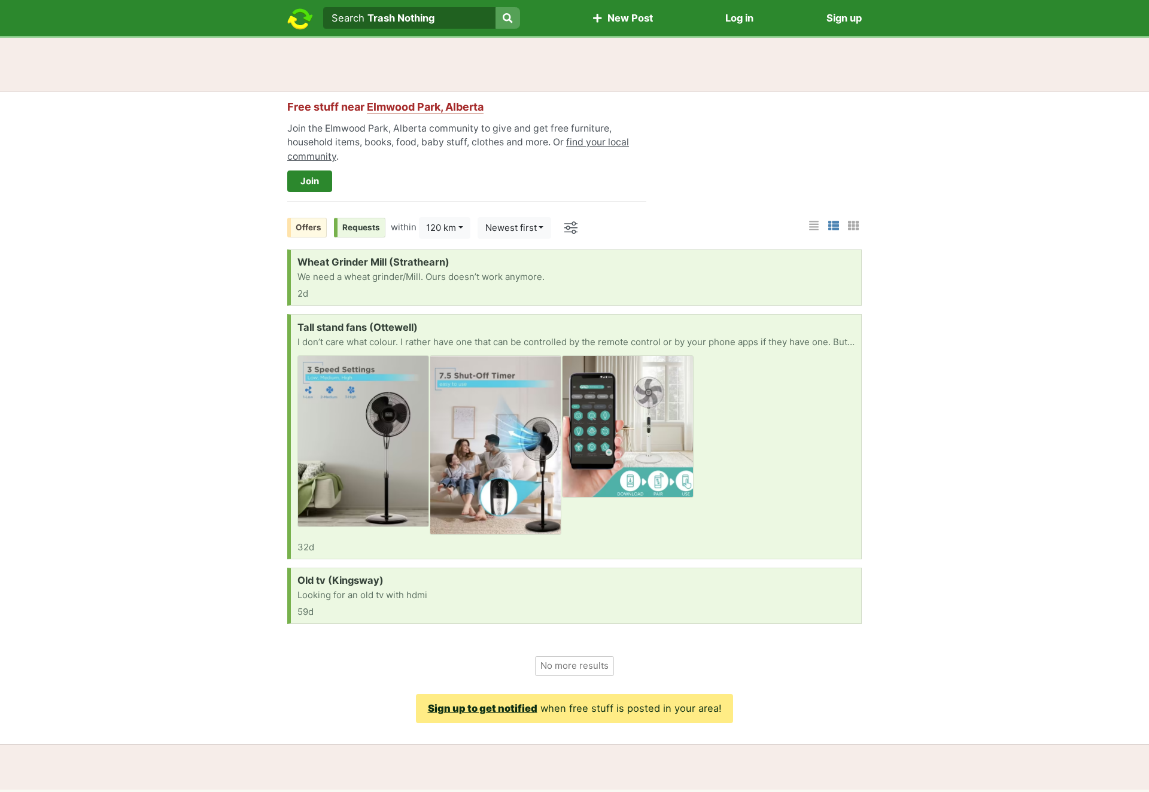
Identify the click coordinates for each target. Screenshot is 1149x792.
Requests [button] (361, 227)
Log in (739, 18)
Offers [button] (308, 227)
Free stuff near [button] (385, 106)
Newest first (511, 227)
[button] (813, 226)
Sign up (844, 18)
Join (309, 181)
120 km (441, 227)
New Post (628, 18)
